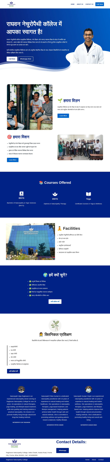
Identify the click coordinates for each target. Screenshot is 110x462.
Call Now (99, 4)
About (94, 460)
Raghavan (9, 460)
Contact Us (89, 4)
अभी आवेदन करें (55, 301)
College (25, 460)
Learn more (63, 115)
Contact (101, 460)
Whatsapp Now (25, 59)
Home (72, 4)
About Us (80, 4)
